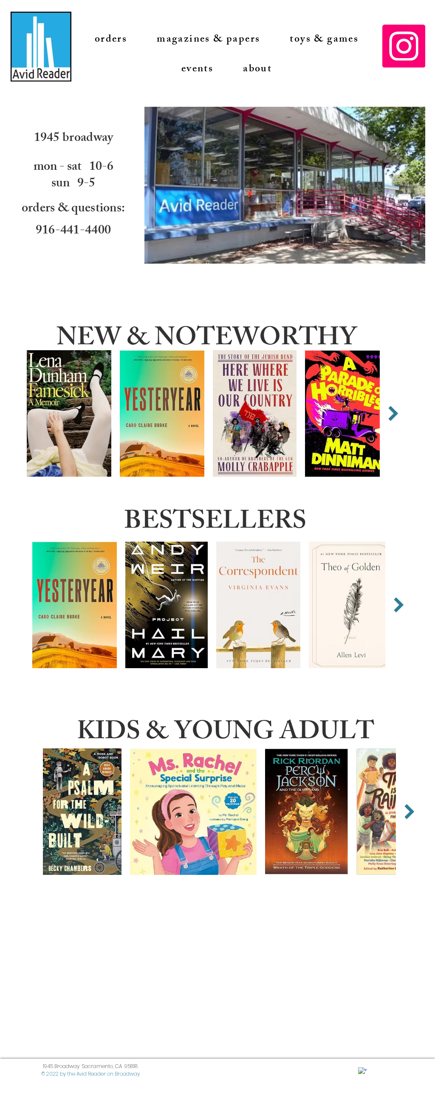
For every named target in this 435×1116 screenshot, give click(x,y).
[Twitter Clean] (376, 1067)
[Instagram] (403, 46)
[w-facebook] (362, 1071)
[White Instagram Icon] (389, 1067)
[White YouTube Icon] (403, 1067)
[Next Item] (393, 413)
